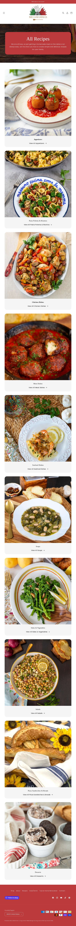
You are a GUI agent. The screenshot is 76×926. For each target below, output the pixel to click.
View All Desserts (36, 876)
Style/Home (33, 891)
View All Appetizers (36, 143)
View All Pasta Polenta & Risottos (37, 225)
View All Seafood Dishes (37, 469)
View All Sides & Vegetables (36, 632)
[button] (4, 13)
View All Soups (36, 550)
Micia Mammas (14, 920)
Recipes (25, 891)
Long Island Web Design (27, 920)
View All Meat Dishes (37, 388)
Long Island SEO (40, 920)
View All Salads (36, 713)
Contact (62, 891)
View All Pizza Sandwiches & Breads (36, 795)
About (18, 891)
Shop (12, 891)
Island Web (50, 920)
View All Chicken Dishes (37, 306)
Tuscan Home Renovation (48, 891)
